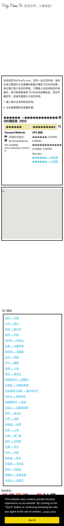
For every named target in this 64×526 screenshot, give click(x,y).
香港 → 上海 (12, 368)
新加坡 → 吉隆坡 (14, 351)
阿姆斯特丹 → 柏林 (15, 402)
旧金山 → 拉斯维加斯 (17, 407)
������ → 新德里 (45, 157)
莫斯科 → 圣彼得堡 (15, 474)
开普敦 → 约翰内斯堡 (17, 385)
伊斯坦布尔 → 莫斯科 (17, 379)
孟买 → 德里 (12, 357)
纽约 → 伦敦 (12, 318)
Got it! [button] (32, 520)
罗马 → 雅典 (12, 362)
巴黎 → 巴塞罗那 (14, 346)
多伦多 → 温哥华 (14, 480)
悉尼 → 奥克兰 (13, 413)
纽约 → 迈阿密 (13, 441)
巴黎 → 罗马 (12, 446)
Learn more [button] (49, 511)
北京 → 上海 (12, 430)
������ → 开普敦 (45, 161)
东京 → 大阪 (12, 452)
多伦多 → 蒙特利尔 (15, 396)
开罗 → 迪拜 (12, 418)
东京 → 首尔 (12, 323)
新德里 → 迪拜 (13, 424)
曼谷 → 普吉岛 (13, 374)
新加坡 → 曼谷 (13, 458)
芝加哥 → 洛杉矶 (14, 463)
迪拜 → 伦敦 (12, 334)
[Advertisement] (32, 42)
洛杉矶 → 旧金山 (14, 340)
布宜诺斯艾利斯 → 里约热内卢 (21, 390)
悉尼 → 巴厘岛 (13, 469)
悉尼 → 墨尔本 (13, 329)
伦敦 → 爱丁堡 (13, 435)
